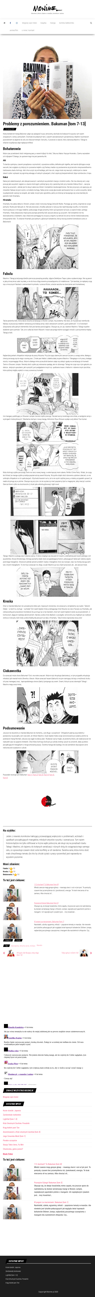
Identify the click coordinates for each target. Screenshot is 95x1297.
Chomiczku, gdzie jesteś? (13, 1149)
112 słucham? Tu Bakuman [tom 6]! (46, 884)
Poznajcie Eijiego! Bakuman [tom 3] (46, 903)
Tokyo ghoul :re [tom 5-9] (69, 953)
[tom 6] (5, 778)
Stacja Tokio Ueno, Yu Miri (13, 1145)
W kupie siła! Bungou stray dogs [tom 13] (28, 954)
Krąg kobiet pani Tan (11, 1127)
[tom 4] (46, 775)
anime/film (14, 30)
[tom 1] (30, 775)
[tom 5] (51, 775)
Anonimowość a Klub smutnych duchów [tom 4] (21, 1132)
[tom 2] (35, 775)
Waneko (39, 945)
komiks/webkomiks (66, 23)
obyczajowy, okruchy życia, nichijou (23, 946)
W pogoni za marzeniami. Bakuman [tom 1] (49, 921)
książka (43, 23)
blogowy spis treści (29, 23)
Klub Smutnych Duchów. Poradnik (16, 1123)
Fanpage (11, 23)
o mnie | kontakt (28, 30)
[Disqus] (47, 990)
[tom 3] (40, 775)
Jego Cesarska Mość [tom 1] (14, 1136)
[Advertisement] (47, 1237)
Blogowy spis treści (10, 1097)
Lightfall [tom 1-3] (10, 1119)
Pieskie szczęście (10, 1140)
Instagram (17, 23)
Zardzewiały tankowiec (12, 1115)
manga (53, 23)
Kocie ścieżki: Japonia (12, 1110)
